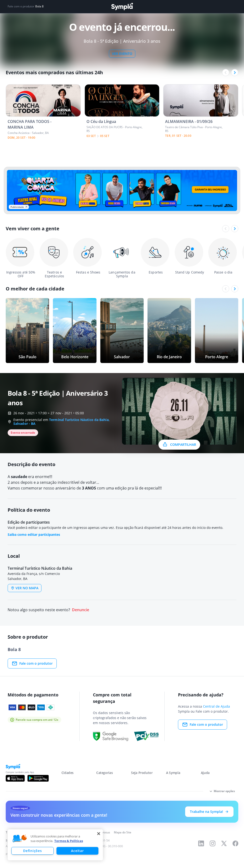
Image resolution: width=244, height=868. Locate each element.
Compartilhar (183, 444)
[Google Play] (38, 778)
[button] (19, 838)
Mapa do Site (122, 832)
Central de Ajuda (216, 706)
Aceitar (77, 850)
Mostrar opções (224, 791)
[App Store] (15, 778)
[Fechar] (98, 833)
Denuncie (80, 610)
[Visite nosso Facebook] (235, 843)
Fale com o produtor (36, 663)
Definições (32, 850)
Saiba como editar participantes (34, 534)
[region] (55, 844)
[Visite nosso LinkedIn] (201, 843)
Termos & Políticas (68, 841)
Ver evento (122, 53)
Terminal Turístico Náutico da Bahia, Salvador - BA (61, 421)
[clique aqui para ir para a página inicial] (122, 6)
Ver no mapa (26, 588)
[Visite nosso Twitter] (224, 843)
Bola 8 (39, 6)
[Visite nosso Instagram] (212, 843)
